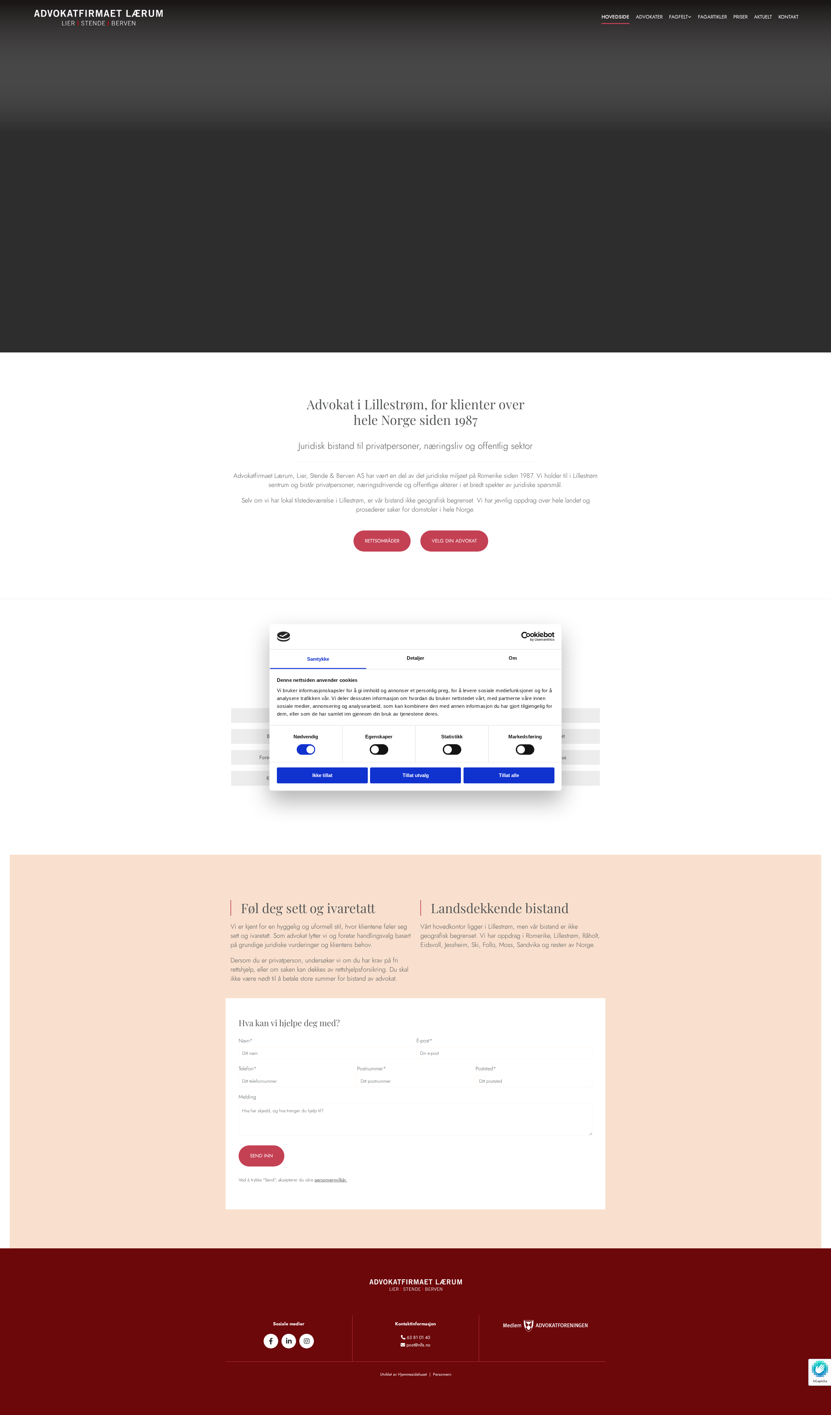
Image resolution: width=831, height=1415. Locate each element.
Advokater (649, 16)
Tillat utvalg (416, 775)
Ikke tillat (322, 775)
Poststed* (486, 1068)
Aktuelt (763, 16)
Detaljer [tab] (416, 658)
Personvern (442, 1374)
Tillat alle (509, 775)
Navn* (246, 1041)
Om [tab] (513, 658)
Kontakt (788, 16)
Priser (740, 16)
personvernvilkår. (331, 1180)
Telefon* (247, 1068)
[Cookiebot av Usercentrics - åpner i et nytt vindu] (526, 637)
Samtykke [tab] (318, 659)
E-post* (424, 1041)
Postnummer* (371, 1068)
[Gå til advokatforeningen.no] (542, 1326)
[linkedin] (288, 1341)
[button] (382, 541)
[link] (680, 17)
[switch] (379, 750)
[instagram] (306, 1341)
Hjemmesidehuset (412, 1374)
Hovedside (615, 16)
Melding (247, 1097)
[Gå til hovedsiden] (125, 18)
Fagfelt (678, 16)
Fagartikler (712, 16)
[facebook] (271, 1341)
